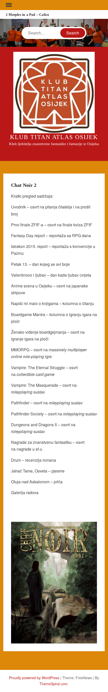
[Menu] (8, 5)
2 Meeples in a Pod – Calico (27, 15)
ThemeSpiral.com (53, 683)
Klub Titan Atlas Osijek (54, 137)
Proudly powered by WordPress (34, 677)
